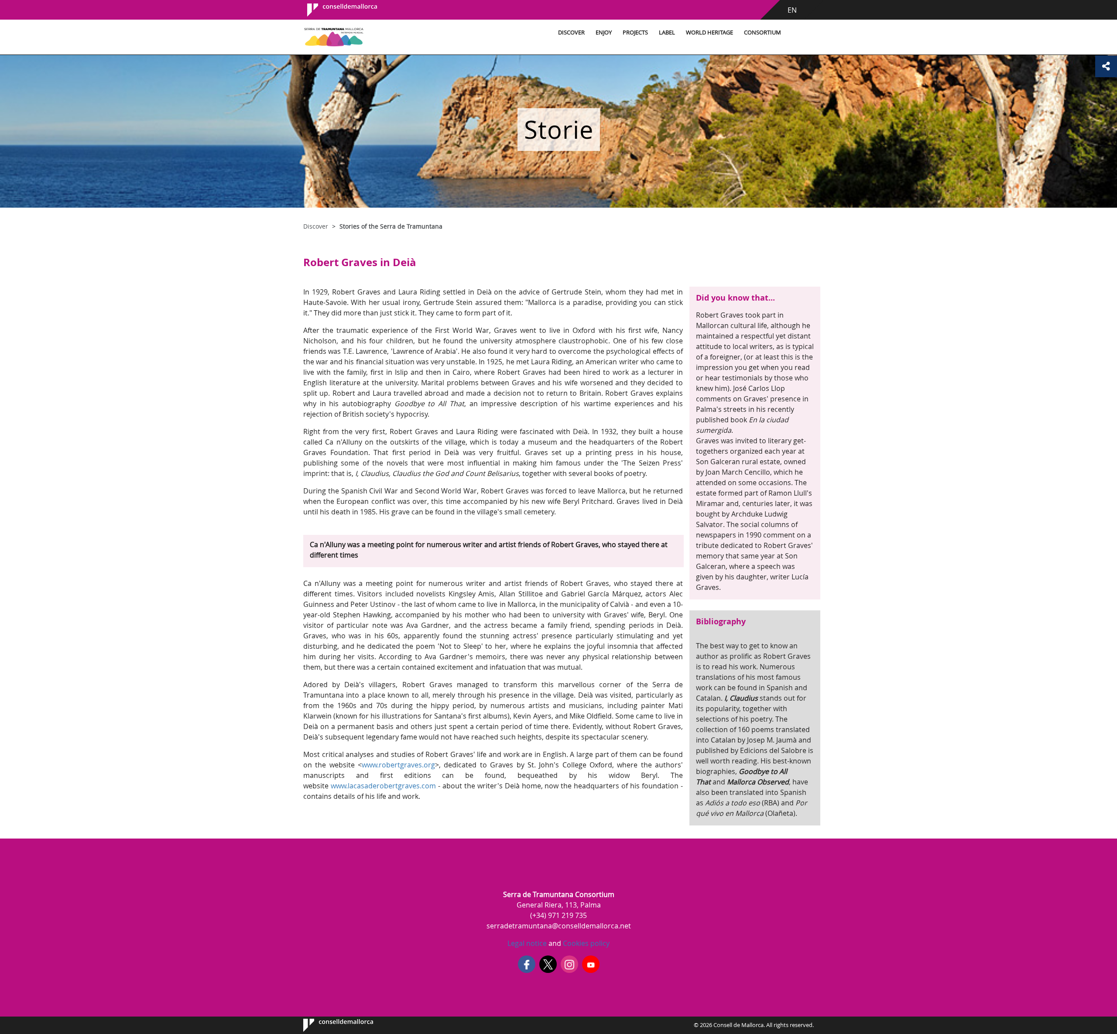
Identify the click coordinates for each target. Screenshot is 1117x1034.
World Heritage (709, 32)
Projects (635, 32)
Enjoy (604, 32)
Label (667, 32)
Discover (571, 32)
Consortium (762, 32)
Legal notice (527, 943)
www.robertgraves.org (398, 765)
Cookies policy (585, 943)
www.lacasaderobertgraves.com (383, 786)
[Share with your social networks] (1106, 66)
